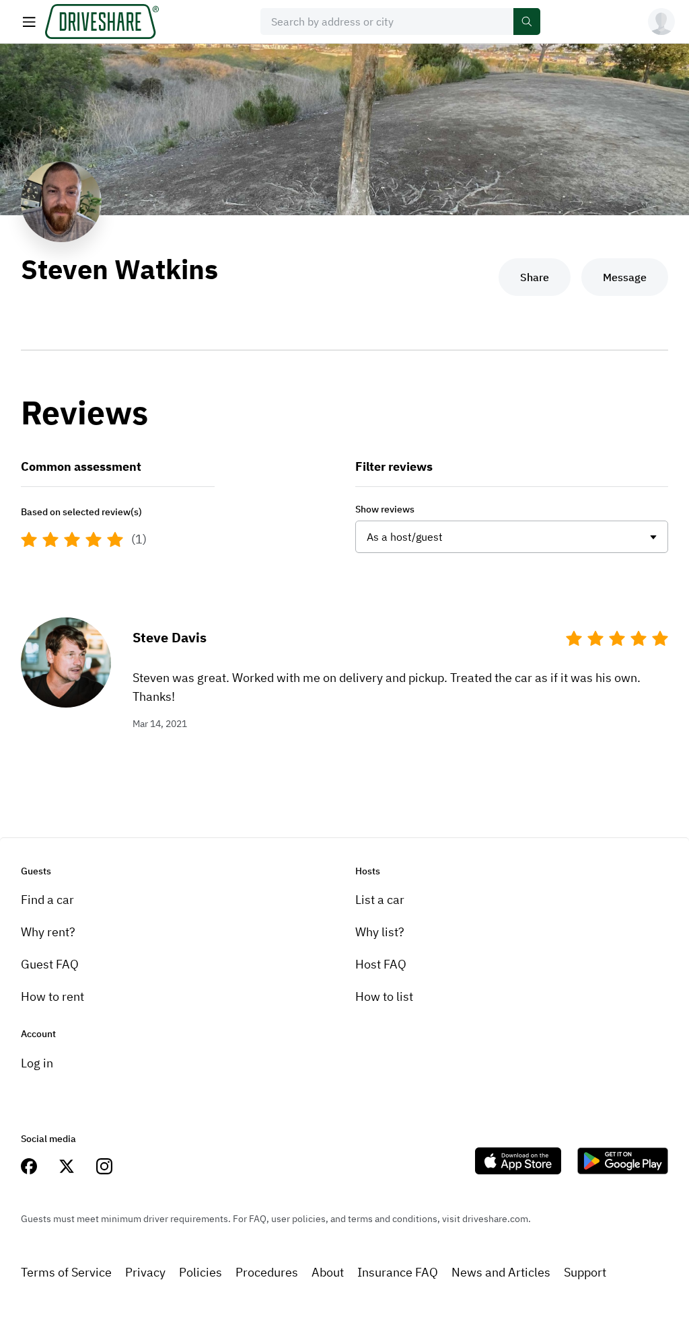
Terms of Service (66, 1272)
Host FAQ (380, 964)
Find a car (47, 899)
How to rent (52, 996)
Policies (200, 1272)
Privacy (145, 1272)
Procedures (266, 1272)
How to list (384, 996)
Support (585, 1272)
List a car (379, 899)
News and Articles (500, 1272)
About (328, 1272)
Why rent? (48, 932)
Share (534, 277)
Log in (37, 1063)
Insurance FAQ (397, 1272)
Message (625, 277)
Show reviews (384, 509)
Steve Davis (170, 637)
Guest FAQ (50, 964)
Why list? (379, 932)
